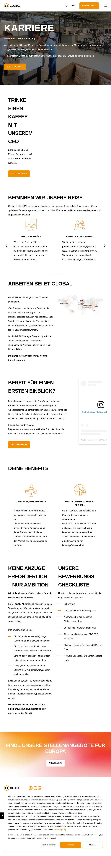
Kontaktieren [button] (89, 6)
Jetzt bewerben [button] (15, 67)
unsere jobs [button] (55, 763)
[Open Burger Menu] (105, 6)
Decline (92, 845)
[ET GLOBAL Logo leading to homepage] (12, 788)
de (73, 5)
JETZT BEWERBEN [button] (19, 174)
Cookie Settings (49, 845)
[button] (6, 245)
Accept (71, 845)
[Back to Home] (12, 5)
